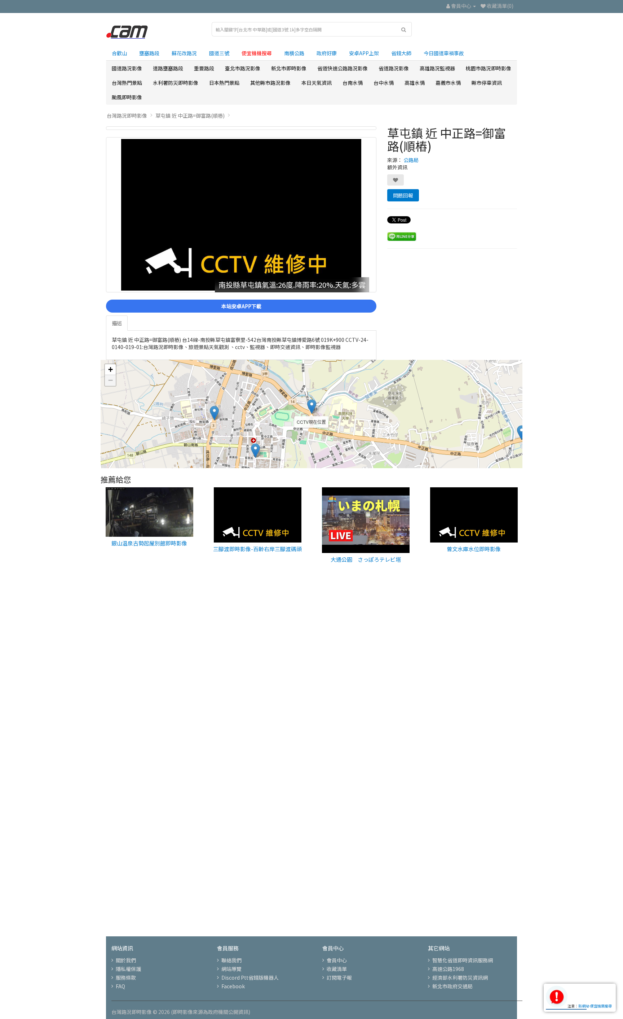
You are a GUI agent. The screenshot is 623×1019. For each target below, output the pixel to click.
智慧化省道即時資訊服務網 (462, 960)
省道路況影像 (394, 68)
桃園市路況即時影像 (488, 68)
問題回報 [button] (403, 195)
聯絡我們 (231, 960)
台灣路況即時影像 (127, 115)
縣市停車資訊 (487, 82)
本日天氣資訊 (316, 82)
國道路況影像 (127, 68)
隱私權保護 (128, 968)
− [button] (110, 380)
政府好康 (327, 53)
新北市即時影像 (288, 68)
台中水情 (384, 82)
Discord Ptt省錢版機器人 (250, 977)
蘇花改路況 (184, 53)
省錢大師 (401, 53)
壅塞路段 (149, 53)
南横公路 (294, 53)
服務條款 (126, 977)
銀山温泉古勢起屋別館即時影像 (149, 543)
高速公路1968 (448, 968)
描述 (117, 323)
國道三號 (219, 53)
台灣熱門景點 (127, 82)
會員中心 (337, 960)
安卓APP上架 (364, 53)
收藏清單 (337, 968)
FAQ (120, 986)
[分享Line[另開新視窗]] (401, 235)
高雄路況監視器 (437, 68)
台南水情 (353, 82)
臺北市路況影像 (242, 68)
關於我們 (126, 960)
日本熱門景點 (224, 82)
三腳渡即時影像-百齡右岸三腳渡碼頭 (257, 549)
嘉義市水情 (448, 82)
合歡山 (119, 53)
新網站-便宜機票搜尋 (595, 1006)
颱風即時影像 (127, 97)
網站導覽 (231, 968)
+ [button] (110, 369)
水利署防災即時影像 (175, 82)
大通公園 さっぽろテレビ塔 (366, 559)
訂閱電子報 (339, 977)
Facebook (233, 986)
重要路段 (204, 68)
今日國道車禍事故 (444, 53)
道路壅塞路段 (168, 68)
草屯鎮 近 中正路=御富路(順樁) (190, 115)
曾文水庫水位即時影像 (474, 549)
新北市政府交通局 (452, 986)
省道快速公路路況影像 (342, 68)
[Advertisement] (311, 693)
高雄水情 (415, 82)
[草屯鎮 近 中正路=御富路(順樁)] (241, 128)
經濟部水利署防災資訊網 (460, 977)
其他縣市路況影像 (270, 82)
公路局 (411, 160)
